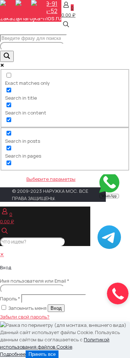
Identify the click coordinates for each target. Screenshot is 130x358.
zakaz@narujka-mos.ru (30, 18)
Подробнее (13, 354)
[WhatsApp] (109, 196)
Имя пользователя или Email (34, 281)
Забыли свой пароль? (24, 316)
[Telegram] (109, 247)
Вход (56, 308)
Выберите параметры (50, 179)
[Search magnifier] (7, 56)
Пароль (10, 298)
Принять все (42, 354)
